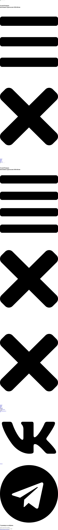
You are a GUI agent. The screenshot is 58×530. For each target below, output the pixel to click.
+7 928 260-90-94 (2, 409)
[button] (29, 246)
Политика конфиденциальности (4, 529)
